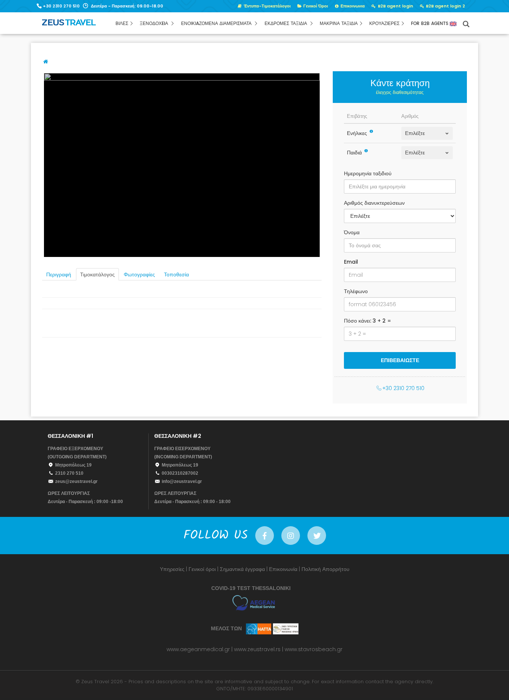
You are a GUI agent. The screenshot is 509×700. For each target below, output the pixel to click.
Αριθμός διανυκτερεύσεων (374, 203)
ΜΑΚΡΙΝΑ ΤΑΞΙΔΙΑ (339, 23)
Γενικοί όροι (202, 569)
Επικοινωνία (283, 569)
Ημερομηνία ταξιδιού (368, 173)
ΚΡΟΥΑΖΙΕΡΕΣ (384, 23)
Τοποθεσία (176, 274)
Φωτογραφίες (139, 274)
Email (351, 262)
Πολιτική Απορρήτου (325, 569)
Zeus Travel (95, 681)
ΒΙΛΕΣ (122, 23)
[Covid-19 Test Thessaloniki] (254, 602)
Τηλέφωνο (356, 291)
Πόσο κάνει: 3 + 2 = (367, 320)
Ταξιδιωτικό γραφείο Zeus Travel (85, 25)
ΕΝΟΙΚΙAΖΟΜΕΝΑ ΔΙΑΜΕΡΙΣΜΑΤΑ (217, 23)
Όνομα (352, 232)
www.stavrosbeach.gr (313, 649)
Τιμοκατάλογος (97, 274)
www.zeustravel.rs (257, 649)
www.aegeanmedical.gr (198, 649)
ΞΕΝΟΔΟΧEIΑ (155, 23)
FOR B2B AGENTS (430, 23)
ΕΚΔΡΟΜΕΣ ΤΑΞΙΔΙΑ (287, 23)
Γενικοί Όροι (315, 6)
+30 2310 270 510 (61, 6)
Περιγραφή (58, 274)
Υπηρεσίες (172, 569)
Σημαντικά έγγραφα (242, 569)
